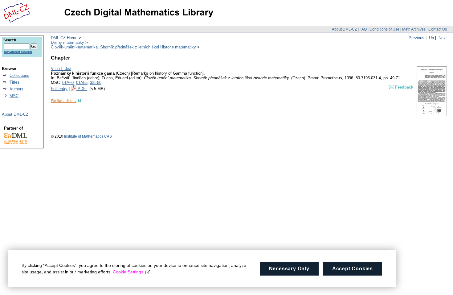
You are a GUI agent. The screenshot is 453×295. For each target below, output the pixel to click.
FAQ (363, 29)
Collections (19, 75)
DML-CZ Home (64, 37)
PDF (82, 88)
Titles (14, 82)
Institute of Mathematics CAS (88, 136)
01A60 (68, 82)
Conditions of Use (384, 29)
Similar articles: (63, 101)
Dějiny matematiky (67, 42)
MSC (14, 95)
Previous (416, 37)
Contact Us (437, 29)
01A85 (82, 82)
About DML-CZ (344, 29)
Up (431, 37)
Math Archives (414, 29)
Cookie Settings (128, 271)
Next (443, 37)
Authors (16, 89)
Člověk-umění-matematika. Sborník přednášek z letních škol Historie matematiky (123, 47)
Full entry (59, 88)
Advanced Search (18, 52)
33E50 (95, 82)
